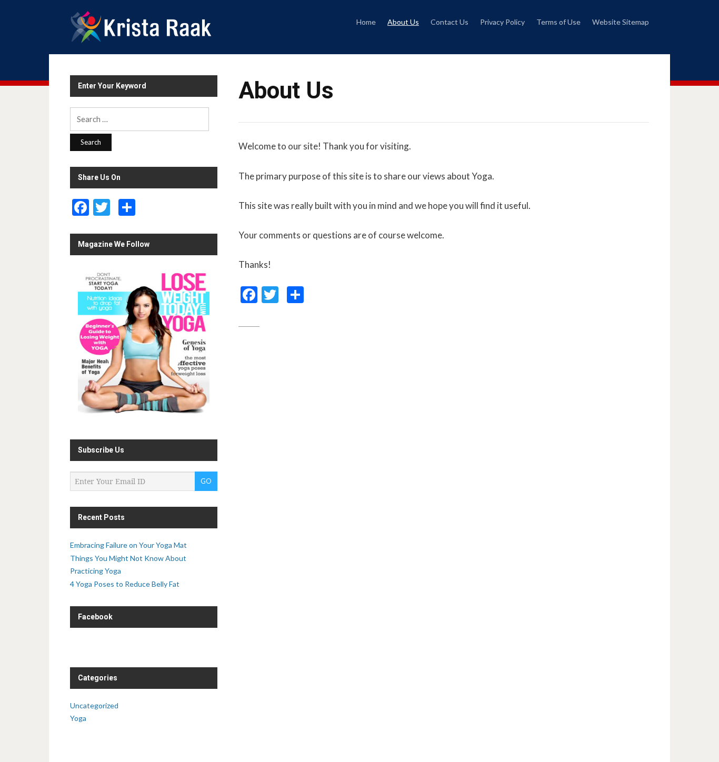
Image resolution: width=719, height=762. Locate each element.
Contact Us (449, 21)
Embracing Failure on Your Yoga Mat (128, 544)
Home (366, 21)
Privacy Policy (502, 21)
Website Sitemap (620, 21)
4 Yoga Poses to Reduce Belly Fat (124, 583)
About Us (403, 21)
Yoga (78, 718)
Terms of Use (558, 21)
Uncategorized (94, 705)
